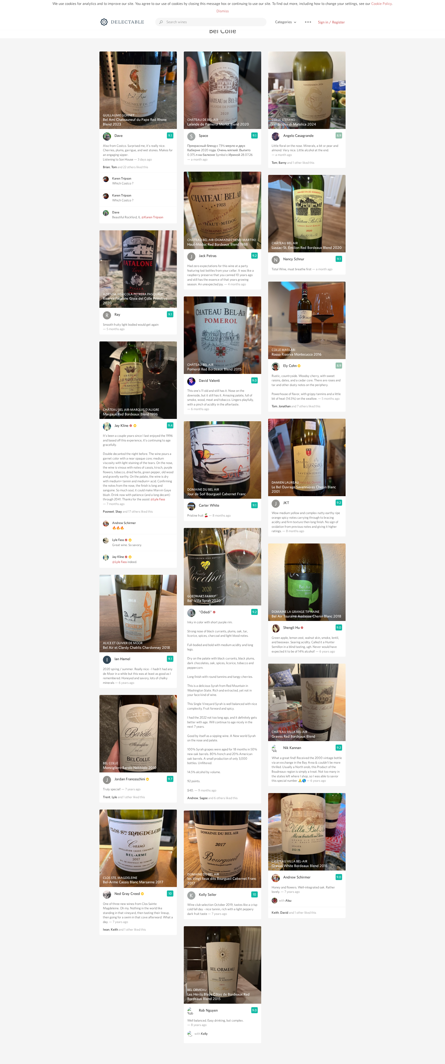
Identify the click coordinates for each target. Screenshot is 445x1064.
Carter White (209, 505)
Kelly (204, 1033)
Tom (114, 167)
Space (203, 135)
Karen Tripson (121, 178)
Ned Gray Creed (127, 893)
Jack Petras (207, 256)
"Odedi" (205, 612)
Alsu (288, 900)
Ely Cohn (290, 365)
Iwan (106, 929)
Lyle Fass (118, 540)
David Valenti (209, 380)
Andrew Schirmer (124, 523)
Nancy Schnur (293, 259)
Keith (114, 929)
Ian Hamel (122, 659)
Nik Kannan (292, 748)
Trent (106, 797)
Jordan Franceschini (129, 779)
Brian (106, 167)
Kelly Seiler (207, 894)
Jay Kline (121, 425)
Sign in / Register (331, 22)
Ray (117, 314)
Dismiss (222, 11)
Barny (282, 162)
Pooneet (108, 511)
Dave (118, 135)
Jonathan (285, 406)
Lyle (114, 797)
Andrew (192, 798)
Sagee (204, 798)
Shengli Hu (291, 627)
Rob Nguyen (208, 1010)
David (284, 912)
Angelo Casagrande (298, 135)
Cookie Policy (381, 3)
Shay (118, 511)
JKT (286, 503)
